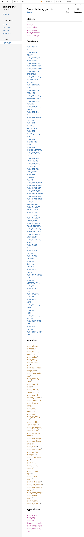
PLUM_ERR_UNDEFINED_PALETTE (32, 177)
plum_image (32, 30)
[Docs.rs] (2, 1)
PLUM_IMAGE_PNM (34, 199)
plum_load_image (34, 438)
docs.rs (48, 1)
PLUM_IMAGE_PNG (34, 196)
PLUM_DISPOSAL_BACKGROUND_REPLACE (34, 79)
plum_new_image (34, 449)
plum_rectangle (33, 35)
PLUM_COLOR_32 (33, 60)
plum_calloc (32, 357)
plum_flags (31, 518)
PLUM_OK (30, 286)
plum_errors (32, 515)
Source (29, 12)
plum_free (31, 414)
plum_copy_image (34, 400)
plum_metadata (33, 33)
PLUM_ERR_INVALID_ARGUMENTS (32, 125)
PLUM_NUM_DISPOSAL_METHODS (32, 264)
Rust (57, 1)
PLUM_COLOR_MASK (35, 69)
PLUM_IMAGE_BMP (34, 185)
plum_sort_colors (34, 482)
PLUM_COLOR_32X (34, 66)
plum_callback (33, 27)
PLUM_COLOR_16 (33, 58)
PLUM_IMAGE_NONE (35, 193)
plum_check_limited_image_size (33, 362)
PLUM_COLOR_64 (33, 63)
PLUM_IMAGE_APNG (34, 183)
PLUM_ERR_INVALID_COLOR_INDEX (33, 133)
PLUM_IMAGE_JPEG (34, 191)
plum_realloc (32, 463)
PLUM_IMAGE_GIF (34, 188)
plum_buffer (32, 25)
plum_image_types (34, 526)
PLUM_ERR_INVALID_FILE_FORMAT (32, 142)
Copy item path (51, 9)
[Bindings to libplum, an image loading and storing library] (8, 1)
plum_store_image (34, 493)
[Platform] (16, 1)
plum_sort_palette (34, 485)
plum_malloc (32, 447)
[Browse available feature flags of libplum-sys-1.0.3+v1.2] (22, 1)
